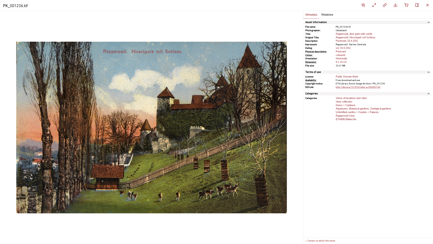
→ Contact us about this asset (320, 241)
